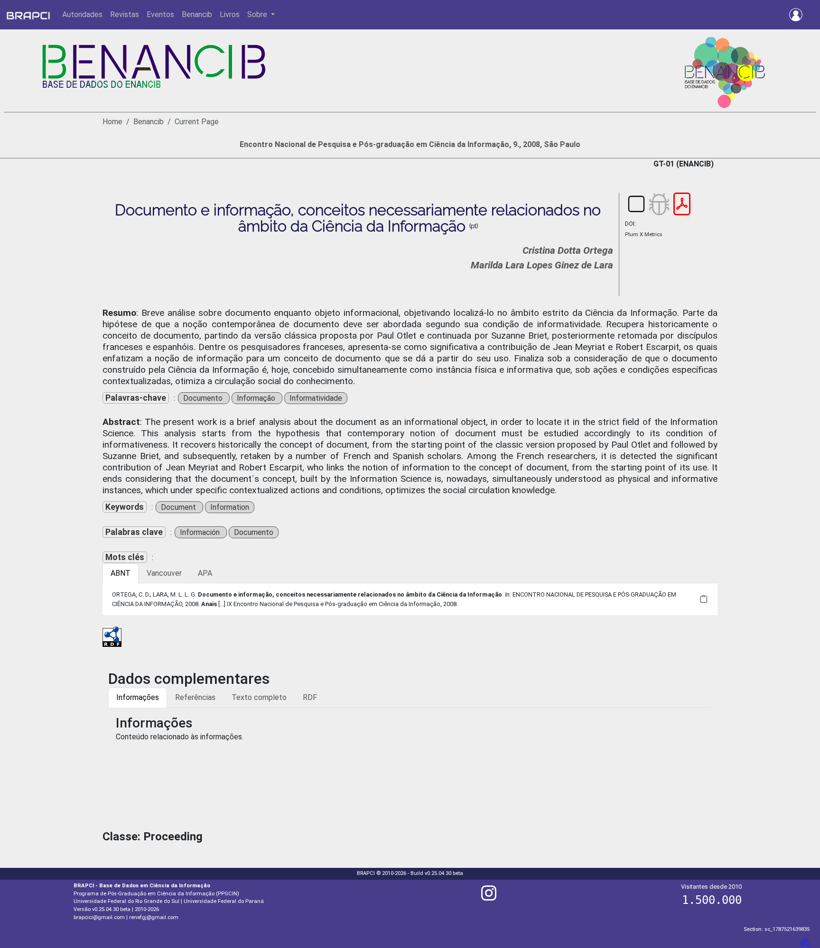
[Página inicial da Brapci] (28, 14)
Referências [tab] (195, 697)
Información (201, 532)
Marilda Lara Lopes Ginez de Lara (542, 265)
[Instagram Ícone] (488, 897)
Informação (257, 398)
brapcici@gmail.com (99, 917)
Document (179, 507)
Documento (203, 398)
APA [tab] (205, 573)
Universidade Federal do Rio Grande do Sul (126, 901)
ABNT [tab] (120, 573)
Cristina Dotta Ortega (567, 250)
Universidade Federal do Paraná (224, 901)
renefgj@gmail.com (153, 917)
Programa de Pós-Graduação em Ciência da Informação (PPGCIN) (156, 894)
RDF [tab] (310, 697)
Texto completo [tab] (259, 697)
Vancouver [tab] (164, 573)
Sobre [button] (258, 14)
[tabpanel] (410, 599)
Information (229, 507)
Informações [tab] (137, 697)
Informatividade (315, 398)
